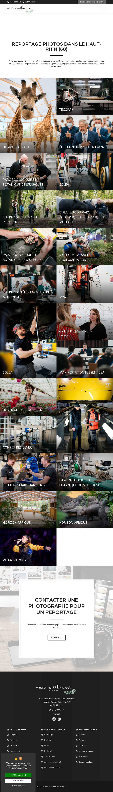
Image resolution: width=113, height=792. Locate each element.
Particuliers (18, 729)
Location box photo (52, 767)
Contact (56, 637)
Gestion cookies (85, 762)
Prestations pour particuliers (91, 2)
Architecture (49, 756)
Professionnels (54, 729)
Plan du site (83, 756)
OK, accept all (19, 775)
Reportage (48, 734)
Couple (13, 734)
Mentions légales (86, 751)
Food (46, 745)
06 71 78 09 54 (15, 2)
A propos (82, 740)
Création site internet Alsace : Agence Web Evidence (48, 786)
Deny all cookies (19, 785)
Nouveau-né (15, 751)
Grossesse (14, 745)
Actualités (83, 734)
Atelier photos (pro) (52, 762)
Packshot (48, 751)
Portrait (47, 740)
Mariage (13, 740)
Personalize (18, 780)
